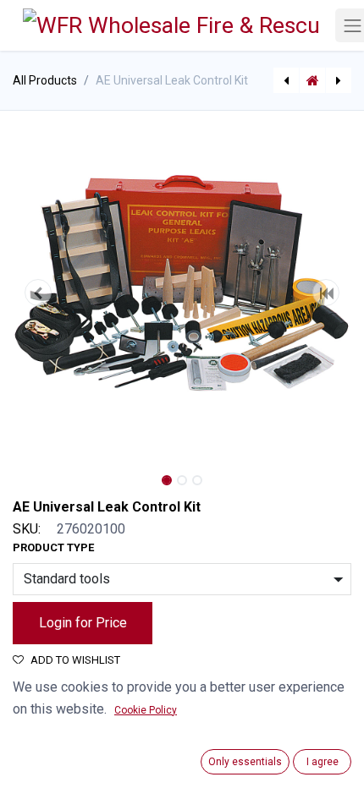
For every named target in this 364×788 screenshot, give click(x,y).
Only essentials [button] (245, 762)
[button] (38, 292)
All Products (45, 80)
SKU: (27, 529)
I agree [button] (322, 762)
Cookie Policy (145, 710)
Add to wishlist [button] (75, 659)
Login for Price (83, 623)
